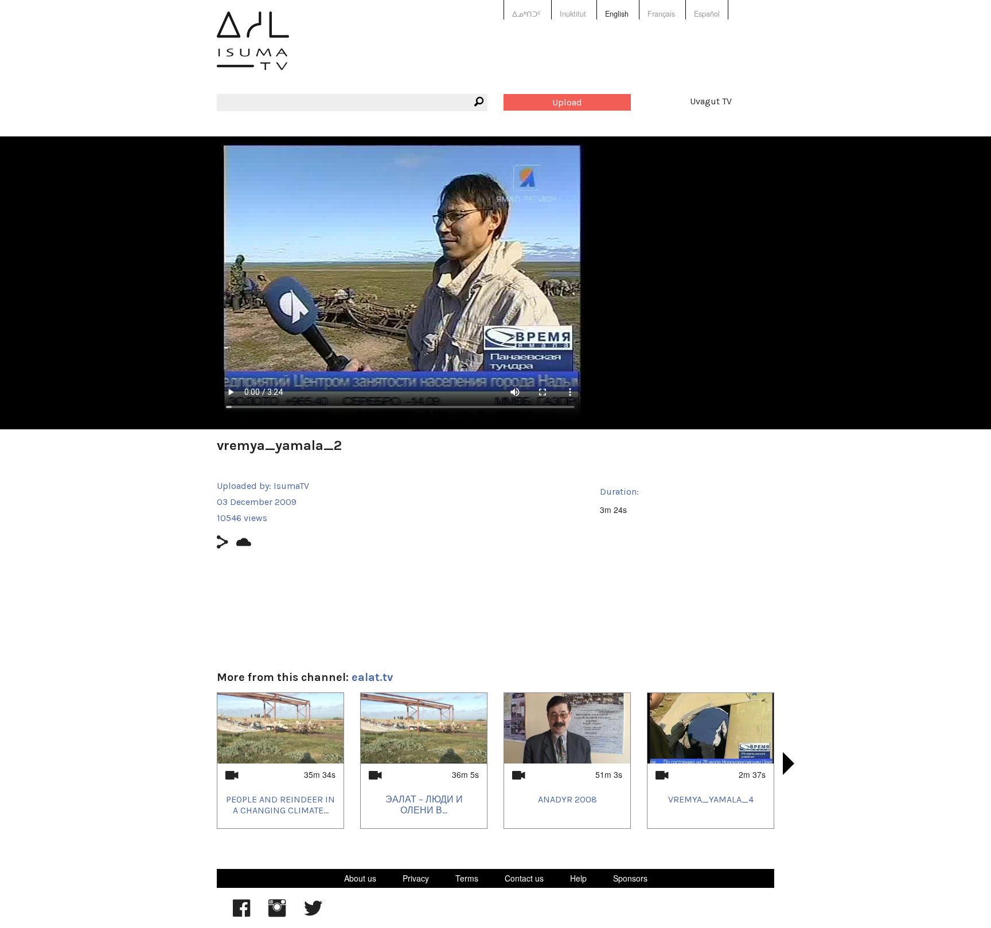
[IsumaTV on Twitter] (313, 913)
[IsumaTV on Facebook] (241, 913)
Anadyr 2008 (567, 799)
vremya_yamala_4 (711, 799)
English (617, 14)
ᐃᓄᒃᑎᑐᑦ (526, 14)
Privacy (416, 878)
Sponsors (630, 878)
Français (661, 14)
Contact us (524, 878)
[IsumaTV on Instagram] (277, 913)
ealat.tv (372, 677)
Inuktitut (573, 14)
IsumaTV (291, 485)
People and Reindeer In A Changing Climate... (280, 805)
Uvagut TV (711, 101)
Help (578, 878)
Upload (567, 102)
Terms (466, 878)
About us (360, 878)
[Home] (253, 49)
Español (707, 14)
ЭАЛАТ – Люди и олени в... (424, 805)
